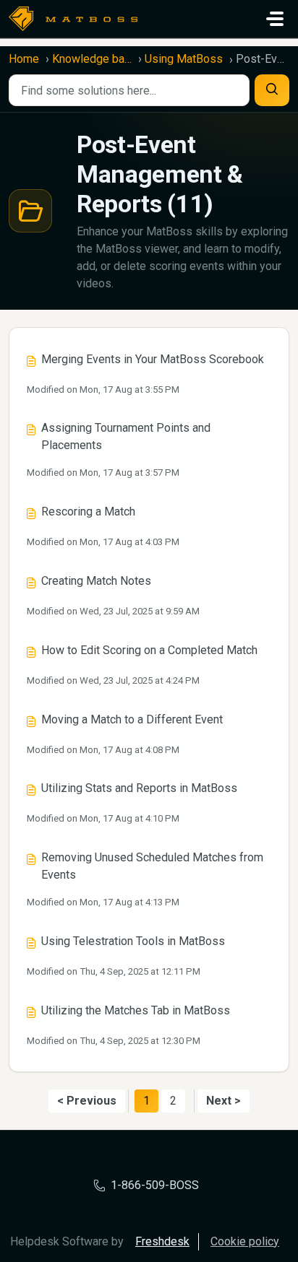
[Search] (272, 90)
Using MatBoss (184, 59)
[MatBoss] (73, 18)
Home (24, 59)
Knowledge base (92, 59)
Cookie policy (244, 1241)
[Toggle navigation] (274, 19)
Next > (223, 1100)
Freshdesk (162, 1241)
